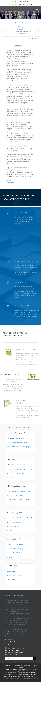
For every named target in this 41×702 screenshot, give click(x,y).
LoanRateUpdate (11, 642)
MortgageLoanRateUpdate (14, 644)
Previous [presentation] (2, 31)
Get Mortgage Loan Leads (14, 648)
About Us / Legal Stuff (13, 654)
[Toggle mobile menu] (37, 9)
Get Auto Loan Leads (12, 650)
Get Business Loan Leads (14, 652)
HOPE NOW (10, 183)
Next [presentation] (38, 31)
